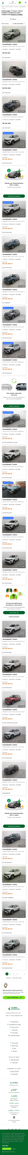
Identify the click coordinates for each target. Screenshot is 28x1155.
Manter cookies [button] (6, 1148)
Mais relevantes (18, 23)
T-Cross (3, 8)
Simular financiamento (14, 196)
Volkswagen (22, 6)
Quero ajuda (13, 612)
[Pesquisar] (20, 2)
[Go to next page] (24, 973)
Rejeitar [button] (14, 1148)
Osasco (16, 6)
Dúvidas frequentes (14, 616)
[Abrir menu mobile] (25, 2)
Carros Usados (9, 6)
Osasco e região (17, 14)
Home (2, 6)
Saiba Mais (5, 1145)
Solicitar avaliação (14, 406)
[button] (14, 1062)
